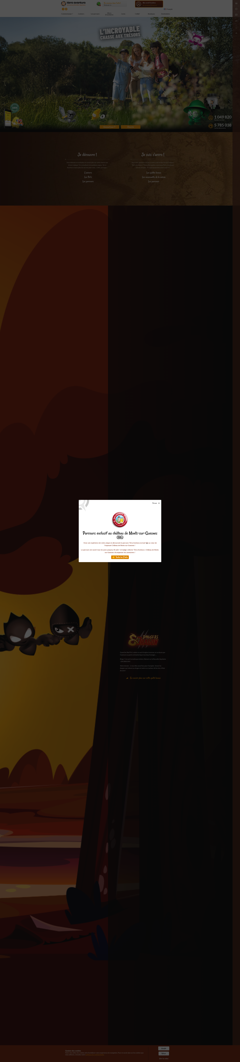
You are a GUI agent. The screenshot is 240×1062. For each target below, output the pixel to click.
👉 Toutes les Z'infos (120, 557)
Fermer (155, 503)
